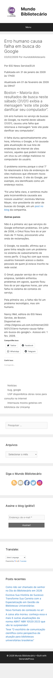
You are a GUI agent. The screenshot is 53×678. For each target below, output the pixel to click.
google (17, 389)
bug (9, 389)
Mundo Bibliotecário (34, 11)
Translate (23, 561)
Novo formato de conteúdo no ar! (25, 610)
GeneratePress (26, 659)
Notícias (12, 385)
